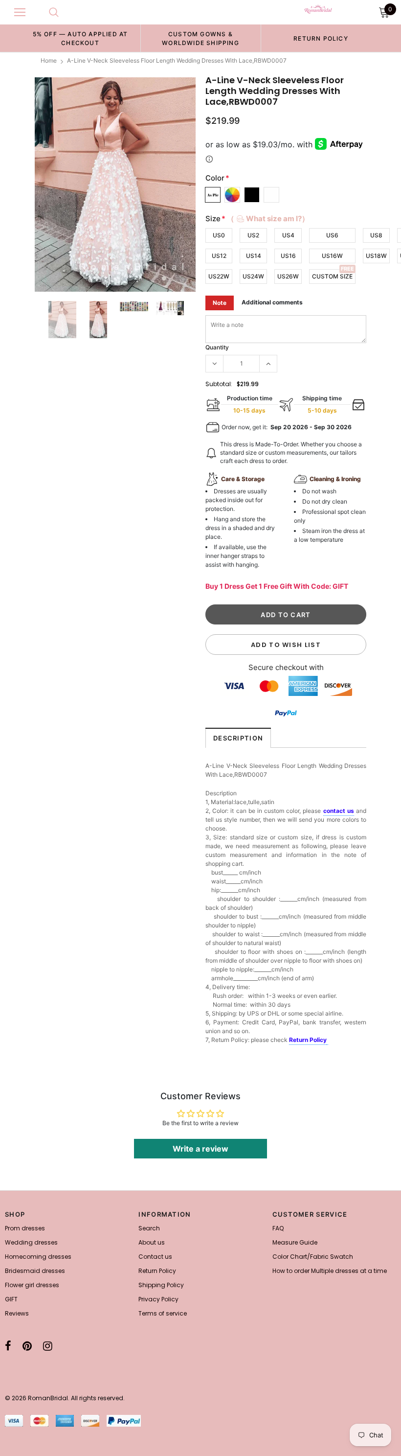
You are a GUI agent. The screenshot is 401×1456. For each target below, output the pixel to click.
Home (49, 60)
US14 (253, 255)
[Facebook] (8, 1345)
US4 (288, 235)
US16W (332, 255)
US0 (219, 235)
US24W (253, 276)
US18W (376, 255)
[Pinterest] (27, 1345)
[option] (80, 38)
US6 (332, 235)
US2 (253, 235)
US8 (376, 235)
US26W (288, 276)
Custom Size (332, 276)
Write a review (200, 1149)
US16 (288, 255)
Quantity (217, 347)
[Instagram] (47, 1345)
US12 (219, 255)
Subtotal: (218, 384)
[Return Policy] (327, 1040)
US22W (218, 276)
